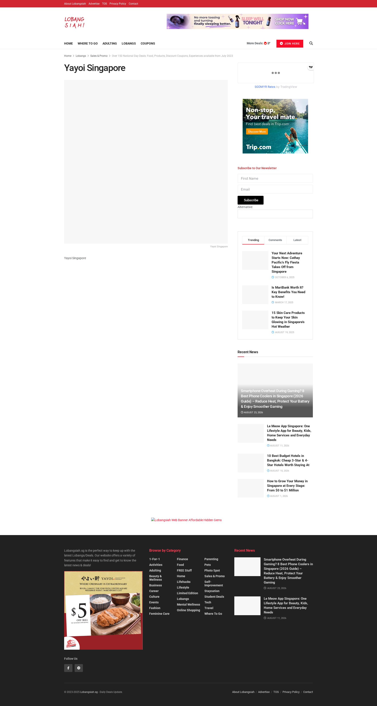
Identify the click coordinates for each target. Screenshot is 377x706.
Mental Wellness (188, 604)
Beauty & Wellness (155, 577)
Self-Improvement (213, 583)
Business (155, 585)
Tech (207, 602)
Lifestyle (183, 587)
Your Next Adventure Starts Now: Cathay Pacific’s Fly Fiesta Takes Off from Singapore (287, 262)
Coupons (148, 43)
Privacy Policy (118, 3)
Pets (207, 565)
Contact (133, 3)
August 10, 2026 (279, 470)
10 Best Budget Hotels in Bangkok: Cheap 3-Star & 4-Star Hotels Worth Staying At (288, 460)
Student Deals (214, 596)
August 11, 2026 (279, 445)
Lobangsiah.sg (89, 692)
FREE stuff (184, 570)
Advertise (94, 3)
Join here (292, 43)
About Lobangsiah (75, 3)
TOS (104, 3)
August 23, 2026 (253, 412)
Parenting (211, 559)
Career (154, 591)
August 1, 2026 (278, 496)
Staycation (211, 591)
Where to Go (88, 43)
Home (68, 43)
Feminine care (159, 613)
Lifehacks (183, 582)
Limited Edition (187, 593)
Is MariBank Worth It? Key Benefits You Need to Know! (288, 292)
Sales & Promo (99, 55)
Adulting (110, 43)
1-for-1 (154, 559)
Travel (208, 608)
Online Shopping (188, 610)
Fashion (154, 608)
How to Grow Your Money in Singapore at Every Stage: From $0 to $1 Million (287, 485)
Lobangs (129, 43)
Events (154, 602)
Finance (182, 559)
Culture (154, 596)
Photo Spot (212, 570)
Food (180, 565)
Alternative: (245, 207)
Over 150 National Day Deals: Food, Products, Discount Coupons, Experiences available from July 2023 (172, 55)
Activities (155, 565)
